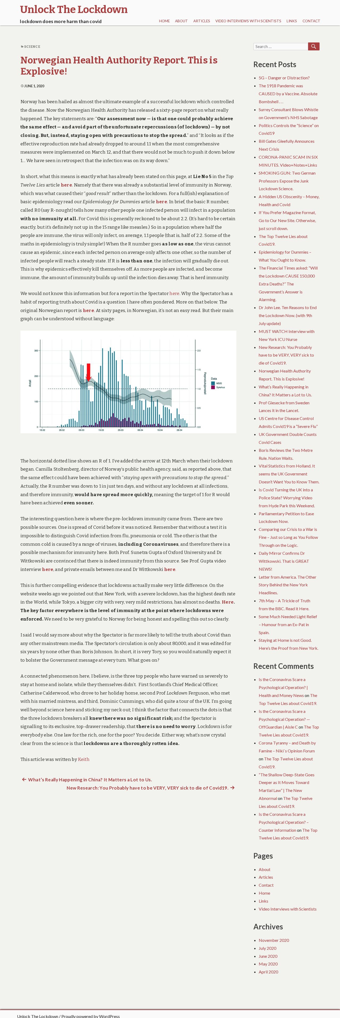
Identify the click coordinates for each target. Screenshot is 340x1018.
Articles (201, 21)
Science (32, 47)
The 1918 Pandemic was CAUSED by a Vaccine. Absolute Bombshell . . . (288, 93)
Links (292, 21)
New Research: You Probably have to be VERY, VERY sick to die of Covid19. (286, 355)
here (66, 185)
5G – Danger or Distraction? (284, 77)
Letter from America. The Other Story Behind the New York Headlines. (287, 584)
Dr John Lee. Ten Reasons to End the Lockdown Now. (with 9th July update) (288, 315)
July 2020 (267, 948)
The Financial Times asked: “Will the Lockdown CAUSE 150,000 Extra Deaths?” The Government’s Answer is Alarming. (288, 283)
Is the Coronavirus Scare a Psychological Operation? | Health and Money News (283, 687)
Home (164, 21)
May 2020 (268, 963)
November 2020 (274, 940)
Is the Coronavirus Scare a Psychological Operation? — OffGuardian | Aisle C (284, 719)
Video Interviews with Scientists (248, 21)
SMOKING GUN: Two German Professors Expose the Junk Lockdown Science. (287, 180)
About (181, 21)
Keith (84, 759)
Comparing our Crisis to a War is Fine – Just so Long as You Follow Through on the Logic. (288, 537)
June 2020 (268, 956)
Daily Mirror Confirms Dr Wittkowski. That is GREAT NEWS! (284, 561)
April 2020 (268, 971)
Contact (311, 21)
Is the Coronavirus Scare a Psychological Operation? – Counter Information (284, 822)
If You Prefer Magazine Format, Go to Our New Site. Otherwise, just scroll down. (287, 220)
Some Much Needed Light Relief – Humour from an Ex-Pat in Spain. (288, 624)
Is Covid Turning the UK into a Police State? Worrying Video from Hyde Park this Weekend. (287, 497)
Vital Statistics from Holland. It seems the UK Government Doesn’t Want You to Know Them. (289, 473)
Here (227, 602)
